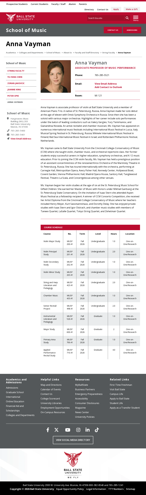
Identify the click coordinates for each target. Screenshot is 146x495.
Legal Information (96, 489)
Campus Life (116, 394)
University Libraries (51, 403)
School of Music (26, 30)
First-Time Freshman (121, 384)
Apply (116, 9)
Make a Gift (132, 9)
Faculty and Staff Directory (87, 52)
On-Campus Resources (53, 412)
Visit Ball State (117, 389)
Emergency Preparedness (89, 394)
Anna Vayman (15, 102)
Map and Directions (51, 384)
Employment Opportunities (55, 407)
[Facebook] (47, 430)
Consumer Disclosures (87, 403)
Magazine (80, 407)
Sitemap (130, 489)
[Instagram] (78, 430)
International (13, 396)
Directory (89, 9)
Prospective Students (17, 4)
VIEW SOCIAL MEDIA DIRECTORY (73, 440)
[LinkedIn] (88, 430)
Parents (83, 4)
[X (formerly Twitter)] (56, 430)
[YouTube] (67, 430)
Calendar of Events (51, 389)
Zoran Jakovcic (16, 83)
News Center (82, 412)
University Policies (85, 416)
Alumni (72, 4)
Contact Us (102, 9)
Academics (11, 52)
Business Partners (85, 389)
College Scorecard (50, 398)
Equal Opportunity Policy (70, 489)
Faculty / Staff (58, 4)
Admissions (132, 30)
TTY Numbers (116, 489)
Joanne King (14, 89)
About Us (68, 52)
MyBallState (81, 384)
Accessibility (81, 398)
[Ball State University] (73, 465)
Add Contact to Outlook (108, 87)
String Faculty (108, 52)
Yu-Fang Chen (14, 77)
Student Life (116, 403)
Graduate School (15, 392)
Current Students (39, 4)
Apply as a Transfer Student (125, 407)
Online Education (15, 401)
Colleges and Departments (31, 52)
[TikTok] (97, 430)
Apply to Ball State (119, 398)
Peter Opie (13, 95)
